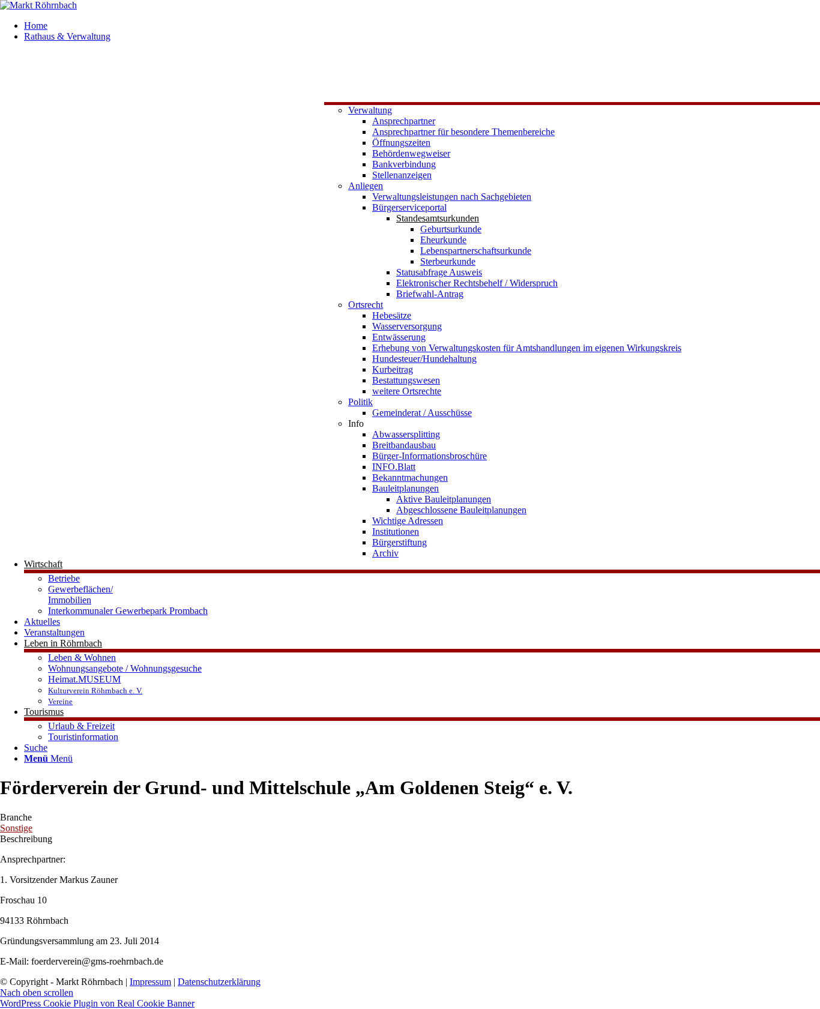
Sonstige (16, 828)
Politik (360, 402)
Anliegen (365, 186)
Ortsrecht (365, 305)
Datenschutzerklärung (219, 982)
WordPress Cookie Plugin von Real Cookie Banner (97, 1003)
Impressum (150, 982)
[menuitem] (422, 25)
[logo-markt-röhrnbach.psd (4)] (38, 5)
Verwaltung (370, 110)
